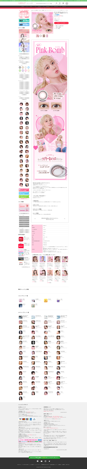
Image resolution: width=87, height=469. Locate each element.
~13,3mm (21, 84)
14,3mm (27, 76)
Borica (27, 229)
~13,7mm (21, 87)
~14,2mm (21, 88)
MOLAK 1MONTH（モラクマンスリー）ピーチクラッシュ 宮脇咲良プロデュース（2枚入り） (57, 265)
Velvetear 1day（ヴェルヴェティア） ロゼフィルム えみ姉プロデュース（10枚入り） (65, 265)
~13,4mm (26, 84)
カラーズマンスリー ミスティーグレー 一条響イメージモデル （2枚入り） (57, 278)
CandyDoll (21, 229)
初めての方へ (19, 464)
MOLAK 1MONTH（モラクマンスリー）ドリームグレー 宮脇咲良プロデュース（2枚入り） (42, 265)
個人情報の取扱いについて (53, 464)
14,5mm (27, 77)
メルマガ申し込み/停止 (25, 464)
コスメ (31, 6)
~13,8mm (26, 87)
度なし (27, 57)
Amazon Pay (26, 257)
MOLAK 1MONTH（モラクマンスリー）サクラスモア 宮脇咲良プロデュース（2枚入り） (35, 278)
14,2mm (21, 76)
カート (63, 4)
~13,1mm (26, 83)
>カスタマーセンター (63, 412)
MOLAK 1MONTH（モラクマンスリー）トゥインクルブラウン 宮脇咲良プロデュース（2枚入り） (50, 279)
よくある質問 (32, 464)
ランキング (47, 6)
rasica (27, 231)
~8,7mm (21, 93)
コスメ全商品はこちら (24, 213)
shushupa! (21, 231)
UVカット (24, 99)
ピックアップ (56, 6)
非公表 (27, 88)
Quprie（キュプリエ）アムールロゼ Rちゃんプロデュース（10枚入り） (43, 278)
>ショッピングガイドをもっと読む (62, 449)
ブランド (39, 6)
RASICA (21, 232)
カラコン (23, 6)
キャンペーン (64, 6)
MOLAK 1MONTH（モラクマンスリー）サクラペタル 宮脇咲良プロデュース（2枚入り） (35, 265)
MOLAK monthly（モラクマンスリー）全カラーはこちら (50, 219)
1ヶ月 (24, 63)
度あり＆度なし (24, 58)
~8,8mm (27, 93)
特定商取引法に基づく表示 (45, 464)
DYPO (27, 232)
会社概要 (63, 464)
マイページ (56, 4)
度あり (22, 57)
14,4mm (21, 77)
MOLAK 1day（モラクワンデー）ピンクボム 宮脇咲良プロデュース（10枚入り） (50, 265)
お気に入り (59, 4)
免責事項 (60, 464)
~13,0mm (21, 83)
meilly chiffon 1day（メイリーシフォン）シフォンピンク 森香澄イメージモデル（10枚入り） (65, 278)
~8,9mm (24, 94)
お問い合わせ (67, 464)
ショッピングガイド (37, 464)
